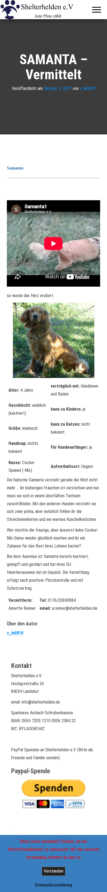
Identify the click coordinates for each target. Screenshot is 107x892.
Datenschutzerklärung (53, 885)
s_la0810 (87, 88)
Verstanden (53, 871)
